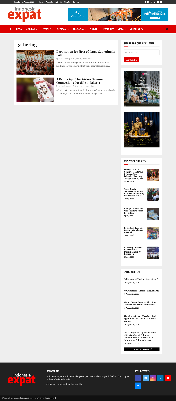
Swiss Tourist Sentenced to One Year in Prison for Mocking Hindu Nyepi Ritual (134, 192)
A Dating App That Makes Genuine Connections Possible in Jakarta (79, 81)
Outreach (62, 29)
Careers (76, 2)
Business (30, 29)
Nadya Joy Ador (65, 86)
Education (78, 29)
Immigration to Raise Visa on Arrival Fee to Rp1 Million (133, 211)
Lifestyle (46, 29)
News (19, 29)
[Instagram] (153, 378)
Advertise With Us (63, 2)
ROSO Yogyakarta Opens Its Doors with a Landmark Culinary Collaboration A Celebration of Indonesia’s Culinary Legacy (140, 336)
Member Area (136, 29)
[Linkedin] (160, 378)
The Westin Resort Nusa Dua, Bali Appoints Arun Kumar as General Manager (140, 318)
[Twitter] (146, 378)
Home (41, 2)
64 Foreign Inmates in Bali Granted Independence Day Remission (133, 251)
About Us (49, 2)
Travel (93, 29)
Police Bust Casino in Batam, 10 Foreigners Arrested (133, 230)
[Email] (138, 386)
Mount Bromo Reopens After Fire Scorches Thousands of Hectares (140, 303)
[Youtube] (168, 378)
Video (121, 29)
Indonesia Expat (65, 59)
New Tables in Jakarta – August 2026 (141, 291)
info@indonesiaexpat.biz (70, 384)
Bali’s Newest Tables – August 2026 (141, 279)
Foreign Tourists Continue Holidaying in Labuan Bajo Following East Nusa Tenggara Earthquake (133, 174)
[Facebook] (138, 378)
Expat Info (108, 29)
